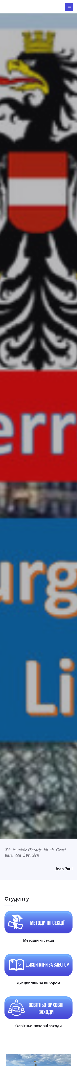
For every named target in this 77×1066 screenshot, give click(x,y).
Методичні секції (38, 940)
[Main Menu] (69, 7)
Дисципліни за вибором (38, 983)
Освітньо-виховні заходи (38, 1025)
